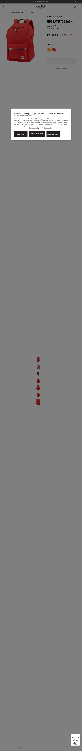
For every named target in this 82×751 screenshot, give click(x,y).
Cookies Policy (48, 128)
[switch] (75, 743)
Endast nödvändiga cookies (37, 134)
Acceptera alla (20, 134)
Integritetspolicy (34, 128)
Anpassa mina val (53, 134)
